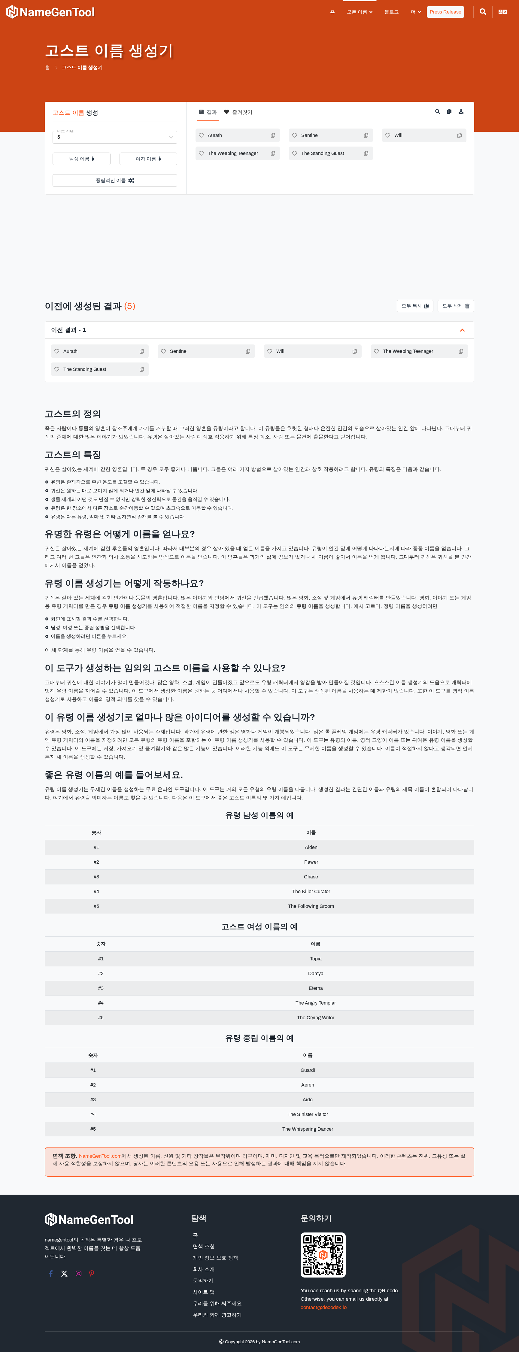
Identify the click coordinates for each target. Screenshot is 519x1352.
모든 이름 (357, 11)
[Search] (483, 12)
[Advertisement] (259, 240)
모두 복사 (412, 305)
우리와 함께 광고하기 (217, 1315)
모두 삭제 (452, 305)
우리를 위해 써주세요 (217, 1303)
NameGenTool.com (100, 1156)
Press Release (445, 11)
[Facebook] (51, 1273)
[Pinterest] (91, 1273)
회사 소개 (204, 1269)
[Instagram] (78, 1273)
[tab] (208, 114)
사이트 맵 (204, 1292)
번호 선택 (65, 131)
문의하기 (203, 1281)
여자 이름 (146, 158)
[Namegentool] (50, 12)
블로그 (391, 11)
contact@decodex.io (324, 1307)
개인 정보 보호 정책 (215, 1258)
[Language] (503, 12)
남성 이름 (79, 158)
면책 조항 (204, 1246)
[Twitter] (64, 1273)
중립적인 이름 (111, 180)
